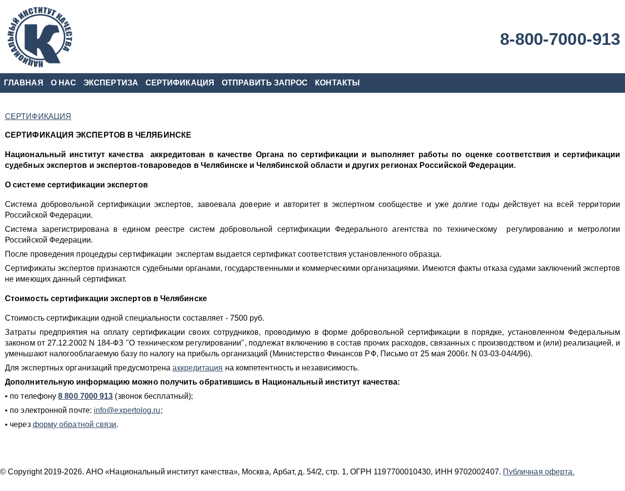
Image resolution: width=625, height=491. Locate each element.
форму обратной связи (75, 424)
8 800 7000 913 (85, 396)
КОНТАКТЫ (337, 83)
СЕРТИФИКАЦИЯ (180, 83)
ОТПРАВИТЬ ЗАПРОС (265, 83)
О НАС (63, 83)
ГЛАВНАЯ (23, 83)
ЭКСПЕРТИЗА (110, 83)
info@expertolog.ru (127, 410)
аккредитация (197, 368)
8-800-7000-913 (560, 38)
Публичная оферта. (538, 472)
